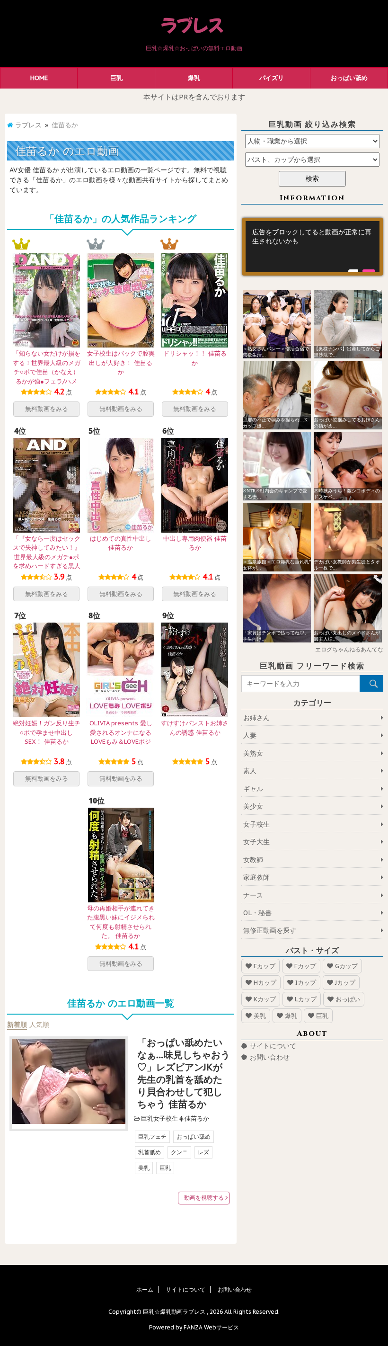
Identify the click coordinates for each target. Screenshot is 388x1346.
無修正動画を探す (269, 930)
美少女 (253, 806)
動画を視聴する (204, 1197)
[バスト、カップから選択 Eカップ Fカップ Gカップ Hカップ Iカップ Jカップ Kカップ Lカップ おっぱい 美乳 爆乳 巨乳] (312, 159)
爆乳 (194, 78)
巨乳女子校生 (159, 1118)
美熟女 (253, 753)
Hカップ (265, 983)
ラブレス (28, 125)
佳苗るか (197, 1118)
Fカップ (305, 966)
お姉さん (256, 717)
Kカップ (265, 999)
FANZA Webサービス (211, 1327)
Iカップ (305, 983)
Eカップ (264, 966)
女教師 (253, 860)
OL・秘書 (257, 913)
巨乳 (116, 78)
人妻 (249, 735)
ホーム (144, 1289)
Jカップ (345, 983)
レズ (203, 1152)
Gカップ (346, 966)
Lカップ (306, 999)
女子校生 (256, 824)
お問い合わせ (270, 1057)
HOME (39, 78)
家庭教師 (256, 877)
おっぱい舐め (349, 78)
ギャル (253, 788)
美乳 (144, 1167)
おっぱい (347, 999)
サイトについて (273, 1046)
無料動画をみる (46, 409)
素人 (249, 771)
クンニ (179, 1152)
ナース (253, 895)
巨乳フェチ (152, 1136)
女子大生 (256, 842)
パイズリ (271, 78)
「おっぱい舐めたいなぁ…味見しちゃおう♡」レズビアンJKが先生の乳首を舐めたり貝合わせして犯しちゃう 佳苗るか (183, 1073)
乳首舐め (149, 1152)
